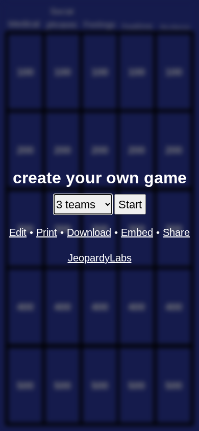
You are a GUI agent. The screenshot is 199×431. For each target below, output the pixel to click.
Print (46, 232)
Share (176, 232)
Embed (137, 232)
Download (89, 232)
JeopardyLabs (100, 258)
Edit (18, 232)
